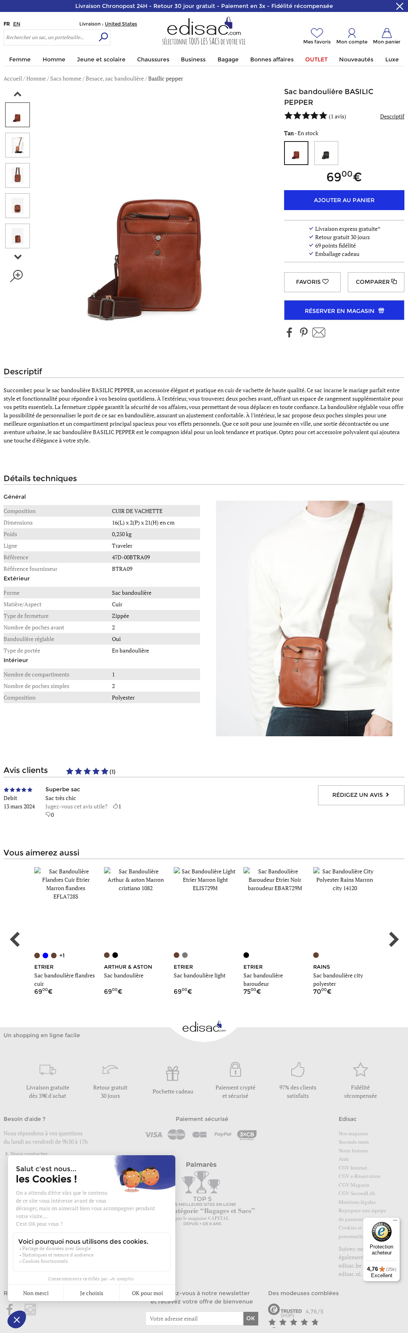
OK (250, 1318)
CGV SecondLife (357, 1193)
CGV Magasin (354, 1184)
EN (16, 24)
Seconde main (354, 1141)
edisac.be (350, 1265)
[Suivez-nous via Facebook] (289, 333)
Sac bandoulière (123, 975)
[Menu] (395, 1222)
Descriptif (392, 116)
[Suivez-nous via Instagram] (30, 1310)
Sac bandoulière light (200, 975)
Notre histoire (353, 1150)
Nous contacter (28, 1154)
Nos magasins (353, 1133)
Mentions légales (357, 1201)
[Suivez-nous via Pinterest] (303, 333)
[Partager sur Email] (319, 333)
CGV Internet (353, 1167)
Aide (344, 1158)
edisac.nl (350, 1274)
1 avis (337, 116)
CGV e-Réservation (360, 1176)
